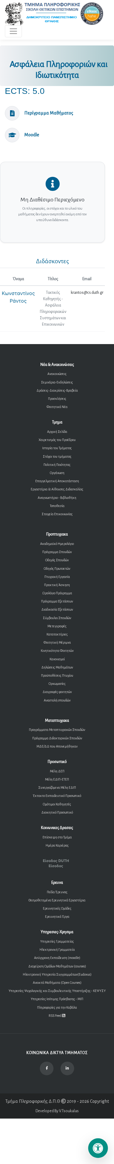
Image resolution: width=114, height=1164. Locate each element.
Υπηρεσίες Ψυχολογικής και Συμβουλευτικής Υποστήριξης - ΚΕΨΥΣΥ (57, 991)
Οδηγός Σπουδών (57, 560)
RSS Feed (55, 1015)
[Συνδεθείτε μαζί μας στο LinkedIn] (67, 1068)
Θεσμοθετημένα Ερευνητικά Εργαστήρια (57, 900)
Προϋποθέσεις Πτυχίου (57, 675)
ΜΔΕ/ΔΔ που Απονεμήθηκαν (57, 746)
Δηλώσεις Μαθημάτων (57, 667)
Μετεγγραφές (57, 626)
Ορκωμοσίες (57, 683)
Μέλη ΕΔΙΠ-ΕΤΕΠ (57, 779)
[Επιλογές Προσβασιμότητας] (98, 1148)
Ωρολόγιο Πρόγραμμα (57, 593)
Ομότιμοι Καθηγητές (57, 804)
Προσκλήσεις (57, 398)
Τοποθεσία (57, 506)
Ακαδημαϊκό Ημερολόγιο (57, 544)
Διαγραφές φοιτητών (57, 692)
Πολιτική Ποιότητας (57, 464)
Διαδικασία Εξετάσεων (57, 609)
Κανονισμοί (57, 659)
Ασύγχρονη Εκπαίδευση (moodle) (57, 958)
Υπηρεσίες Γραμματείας (57, 941)
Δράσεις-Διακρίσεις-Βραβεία (57, 390)
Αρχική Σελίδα (57, 431)
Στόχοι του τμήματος (57, 456)
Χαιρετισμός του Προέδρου (57, 440)
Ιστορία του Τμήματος (57, 448)
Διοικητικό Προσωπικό (57, 812)
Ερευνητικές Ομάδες (57, 908)
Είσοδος (56, 866)
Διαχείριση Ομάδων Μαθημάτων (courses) (57, 966)
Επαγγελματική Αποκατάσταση (57, 481)
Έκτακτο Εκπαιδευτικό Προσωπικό (57, 796)
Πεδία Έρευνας (57, 892)
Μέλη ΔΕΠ (57, 771)
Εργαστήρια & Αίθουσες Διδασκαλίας (57, 489)
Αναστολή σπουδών (57, 700)
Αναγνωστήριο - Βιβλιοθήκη (57, 497)
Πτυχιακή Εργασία (57, 577)
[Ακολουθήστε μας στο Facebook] (47, 1068)
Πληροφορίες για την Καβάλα (57, 1007)
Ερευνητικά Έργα (57, 916)
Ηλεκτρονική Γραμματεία (57, 949)
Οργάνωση (57, 473)
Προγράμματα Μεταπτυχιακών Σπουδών (57, 729)
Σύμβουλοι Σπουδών (57, 618)
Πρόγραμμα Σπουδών (57, 552)
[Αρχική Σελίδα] (54, 13)
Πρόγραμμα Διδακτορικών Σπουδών (57, 738)
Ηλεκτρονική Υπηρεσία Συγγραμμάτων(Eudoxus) (57, 974)
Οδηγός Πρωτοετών (57, 568)
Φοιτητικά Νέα (57, 407)
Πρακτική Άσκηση (57, 585)
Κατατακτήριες (57, 634)
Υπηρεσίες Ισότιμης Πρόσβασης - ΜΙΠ (57, 999)
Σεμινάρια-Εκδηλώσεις (57, 382)
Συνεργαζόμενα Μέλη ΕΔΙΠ (57, 787)
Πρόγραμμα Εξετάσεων (57, 601)
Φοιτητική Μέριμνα (57, 642)
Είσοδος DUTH (56, 861)
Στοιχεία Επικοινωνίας (57, 514)
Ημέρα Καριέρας (57, 845)
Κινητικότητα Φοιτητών (57, 650)
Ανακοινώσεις (57, 374)
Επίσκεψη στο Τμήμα (57, 837)
